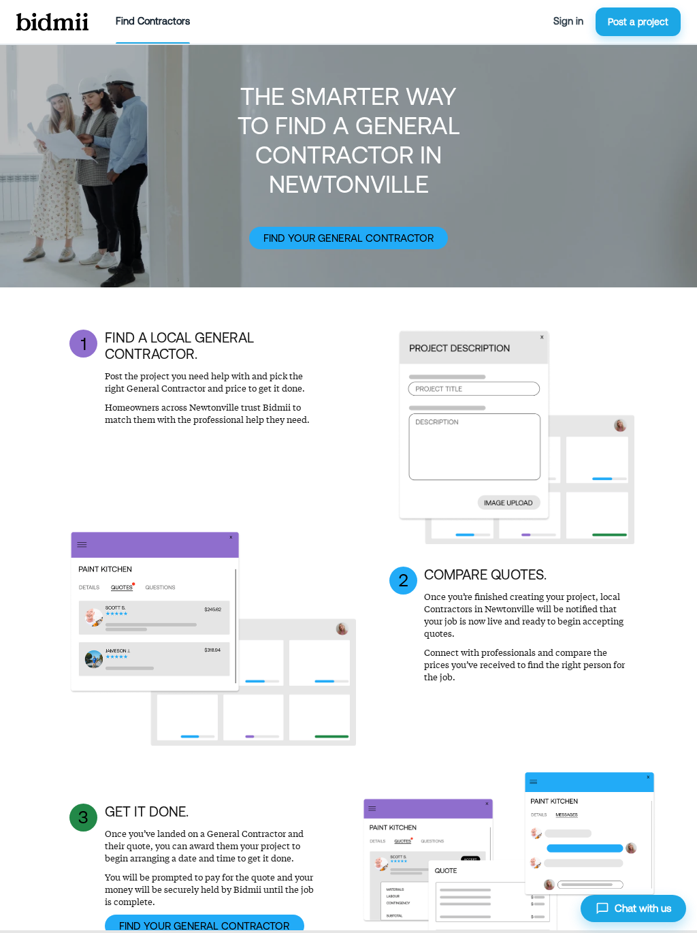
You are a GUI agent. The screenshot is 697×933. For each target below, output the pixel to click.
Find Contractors (153, 21)
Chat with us (643, 908)
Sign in (568, 21)
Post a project (638, 21)
